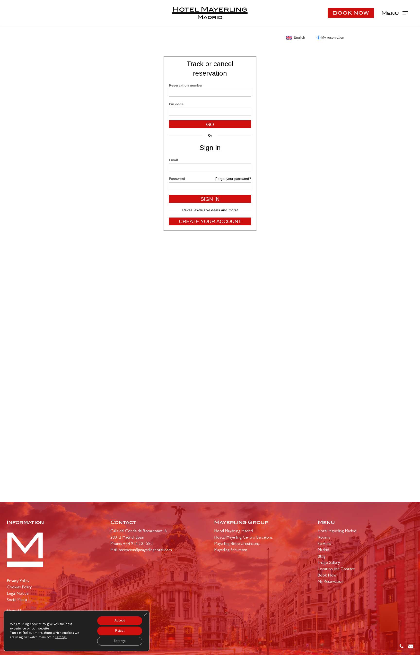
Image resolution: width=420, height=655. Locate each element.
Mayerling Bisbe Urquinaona (237, 544)
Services (324, 544)
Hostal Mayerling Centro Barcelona (243, 538)
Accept (119, 620)
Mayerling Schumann (230, 550)
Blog (321, 557)
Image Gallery (329, 563)
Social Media (17, 600)
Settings (120, 641)
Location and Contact (336, 569)
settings (61, 637)
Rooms (324, 538)
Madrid (323, 550)
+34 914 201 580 (138, 544)
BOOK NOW (350, 13)
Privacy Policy (18, 581)
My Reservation (330, 582)
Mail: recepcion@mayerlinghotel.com (141, 550)
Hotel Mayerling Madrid (233, 531)
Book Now (327, 576)
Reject (119, 631)
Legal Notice (17, 594)
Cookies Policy (19, 587)
